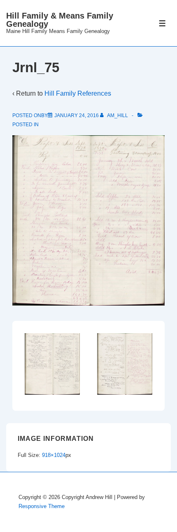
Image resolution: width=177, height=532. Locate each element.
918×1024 (53, 455)
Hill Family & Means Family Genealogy (59, 19)
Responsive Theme (42, 506)
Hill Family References (77, 93)
